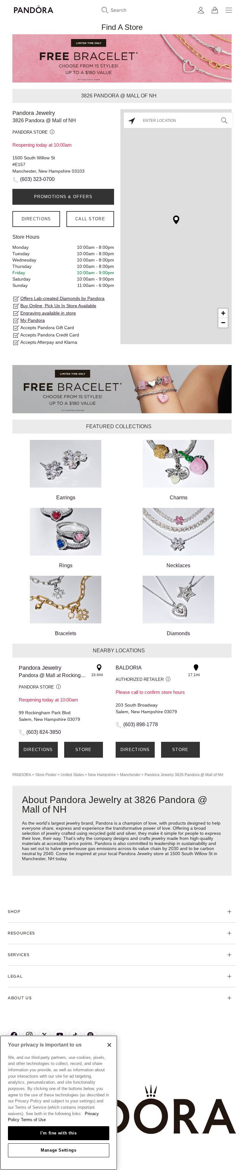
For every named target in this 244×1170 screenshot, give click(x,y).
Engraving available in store (48, 313)
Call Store (90, 218)
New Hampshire (102, 775)
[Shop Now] (122, 388)
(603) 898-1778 (140, 724)
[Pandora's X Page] (44, 1035)
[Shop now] (122, 58)
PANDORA (21, 775)
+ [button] (223, 313)
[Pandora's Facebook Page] (14, 1035)
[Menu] (229, 10)
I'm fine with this (58, 1133)
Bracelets (65, 633)
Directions (36, 218)
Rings (65, 565)
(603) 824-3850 (43, 732)
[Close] (109, 1045)
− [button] (223, 323)
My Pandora (32, 320)
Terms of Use (33, 1119)
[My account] (201, 10)
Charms (178, 497)
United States (72, 775)
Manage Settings (59, 1150)
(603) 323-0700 (37, 179)
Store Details (83, 752)
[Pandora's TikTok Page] (75, 1035)
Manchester (130, 775)
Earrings (65, 497)
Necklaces (178, 565)
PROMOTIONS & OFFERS (63, 196)
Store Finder (46, 775)
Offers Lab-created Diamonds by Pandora (62, 298)
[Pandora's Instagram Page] (29, 1035)
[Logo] (33, 8)
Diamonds (178, 633)
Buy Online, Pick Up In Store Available (58, 305)
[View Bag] (215, 10)
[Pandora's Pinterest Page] (90, 1035)
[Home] (122, 1109)
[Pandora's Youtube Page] (59, 1035)
